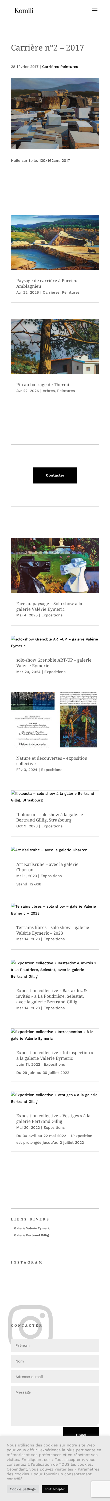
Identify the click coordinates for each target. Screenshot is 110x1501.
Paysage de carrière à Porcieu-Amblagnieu (47, 283)
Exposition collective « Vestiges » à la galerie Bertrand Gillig (53, 1118)
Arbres (49, 391)
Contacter (55, 475)
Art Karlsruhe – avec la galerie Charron (47, 867)
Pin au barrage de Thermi (42, 384)
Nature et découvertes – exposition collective (51, 761)
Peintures (71, 292)
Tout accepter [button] (55, 1489)
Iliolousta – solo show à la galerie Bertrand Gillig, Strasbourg (49, 817)
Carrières (51, 292)
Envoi (81, 1435)
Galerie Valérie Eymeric (32, 1228)
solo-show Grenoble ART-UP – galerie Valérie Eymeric (54, 663)
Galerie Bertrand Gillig (31, 1235)
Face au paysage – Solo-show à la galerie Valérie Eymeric (49, 606)
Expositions (51, 615)
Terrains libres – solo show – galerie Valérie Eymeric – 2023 (52, 930)
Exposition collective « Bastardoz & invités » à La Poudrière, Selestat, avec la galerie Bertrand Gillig (51, 996)
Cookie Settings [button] (23, 1489)
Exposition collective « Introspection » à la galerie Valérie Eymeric (54, 1055)
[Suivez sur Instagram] (12, 1308)
